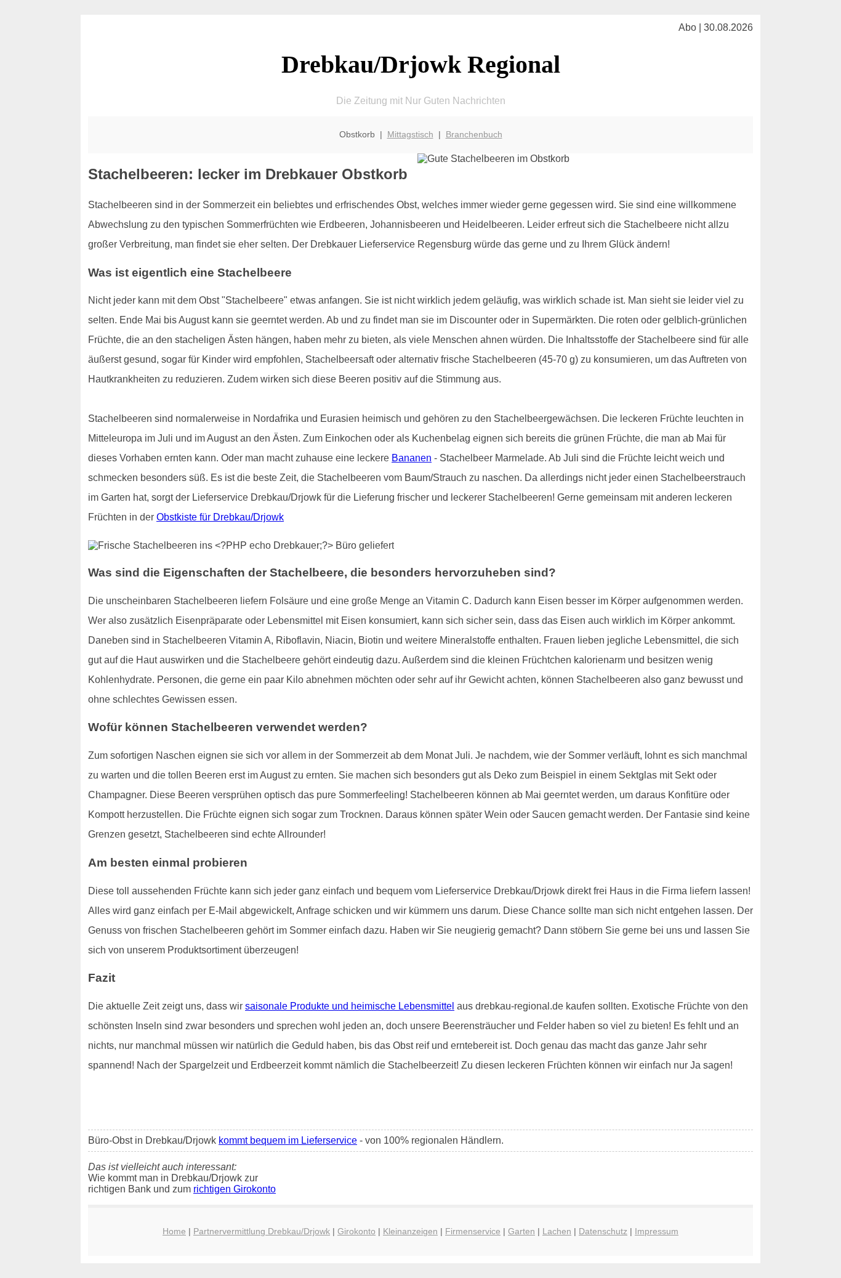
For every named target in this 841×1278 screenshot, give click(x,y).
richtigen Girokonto (234, 1189)
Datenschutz (603, 1231)
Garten (521, 1231)
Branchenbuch (474, 134)
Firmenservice (473, 1231)
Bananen (412, 458)
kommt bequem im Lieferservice (288, 1140)
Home (174, 1231)
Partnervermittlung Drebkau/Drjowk (261, 1231)
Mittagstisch (410, 134)
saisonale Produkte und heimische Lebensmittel (349, 1006)
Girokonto (356, 1231)
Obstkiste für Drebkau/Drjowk (220, 517)
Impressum (656, 1231)
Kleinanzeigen (410, 1231)
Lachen (556, 1231)
